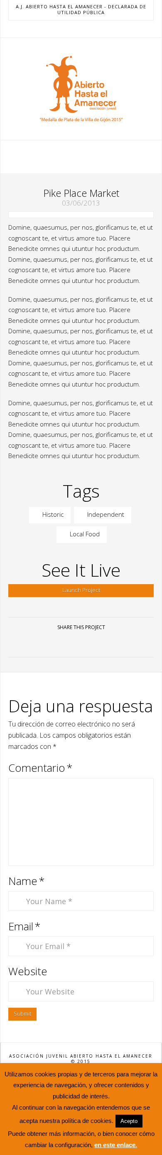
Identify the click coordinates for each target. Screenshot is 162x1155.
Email (24, 926)
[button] (81, 156)
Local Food (84, 534)
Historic (52, 514)
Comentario (40, 768)
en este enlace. (115, 1144)
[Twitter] (71, 28)
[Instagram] (91, 28)
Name (26, 881)
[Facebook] (61, 28)
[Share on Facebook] (51, 643)
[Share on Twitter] (71, 643)
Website (27, 971)
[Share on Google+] (90, 643)
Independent (105, 514)
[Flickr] (101, 28)
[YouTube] (81, 28)
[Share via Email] (110, 643)
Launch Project (81, 590)
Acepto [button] (128, 1121)
